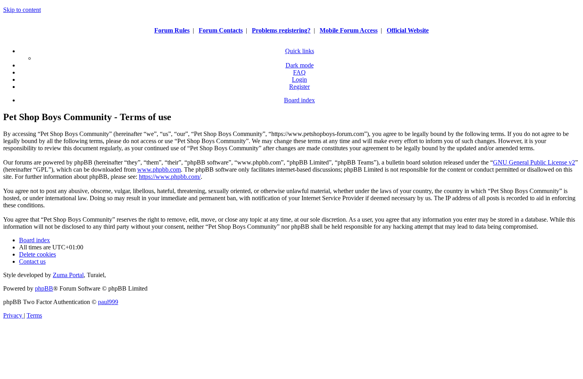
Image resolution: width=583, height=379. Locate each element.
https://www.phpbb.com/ (170, 176)
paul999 (108, 302)
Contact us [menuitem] (32, 261)
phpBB (44, 288)
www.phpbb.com (159, 169)
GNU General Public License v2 (534, 162)
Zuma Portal (68, 275)
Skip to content (22, 9)
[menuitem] (299, 72)
